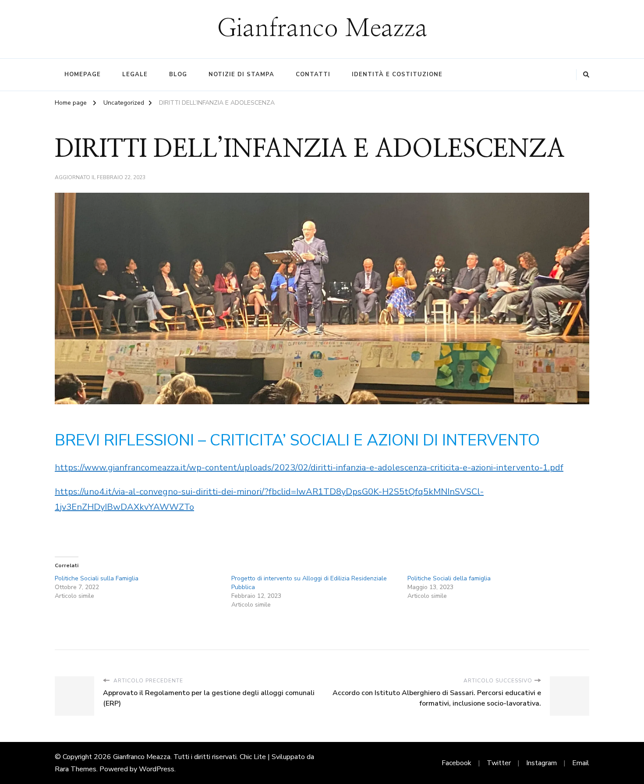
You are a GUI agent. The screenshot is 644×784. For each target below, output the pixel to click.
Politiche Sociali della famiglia (449, 578)
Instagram (541, 763)
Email (580, 763)
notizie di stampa (241, 74)
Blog (178, 74)
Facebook (456, 763)
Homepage (82, 74)
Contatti (313, 74)
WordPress (156, 769)
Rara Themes (75, 769)
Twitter (499, 763)
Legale (135, 74)
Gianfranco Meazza (322, 29)
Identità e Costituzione (397, 74)
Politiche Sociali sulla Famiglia (96, 578)
